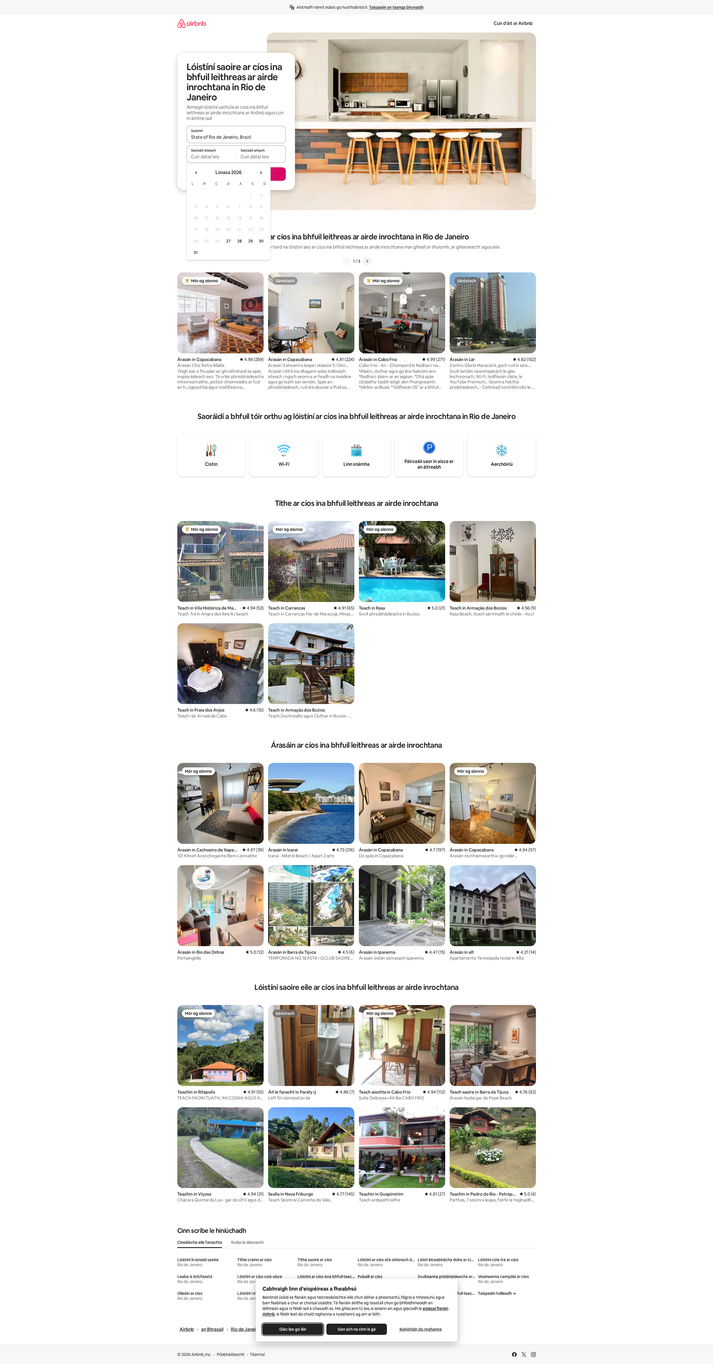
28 (239, 241)
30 (261, 241)
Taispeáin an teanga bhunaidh (396, 7)
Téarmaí (257, 1354)
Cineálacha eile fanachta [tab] (199, 1242)
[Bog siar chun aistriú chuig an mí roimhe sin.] (196, 172)
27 (228, 241)
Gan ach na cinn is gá (357, 1329)
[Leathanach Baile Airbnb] (191, 23)
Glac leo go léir (292, 1329)
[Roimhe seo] (346, 261)
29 (250, 241)
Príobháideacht (231, 1354)
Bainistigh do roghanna (420, 1329)
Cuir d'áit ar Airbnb (513, 23)
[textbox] (211, 156)
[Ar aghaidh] (367, 261)
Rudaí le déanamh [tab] (247, 1242)
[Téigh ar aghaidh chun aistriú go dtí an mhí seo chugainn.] (261, 172)
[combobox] (236, 137)
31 (196, 252)
